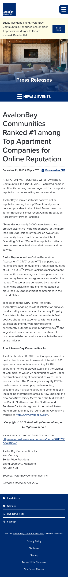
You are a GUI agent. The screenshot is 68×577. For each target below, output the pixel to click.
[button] (63, 9)
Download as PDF (55, 170)
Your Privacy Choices (34, 569)
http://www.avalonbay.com (32, 415)
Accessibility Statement (34, 562)
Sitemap (9, 521)
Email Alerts (11, 498)
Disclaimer (34, 548)
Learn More (59, 28)
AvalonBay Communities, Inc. (28, 533)
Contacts (10, 506)
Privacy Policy (34, 541)
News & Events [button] (36, 96)
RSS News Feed (14, 513)
